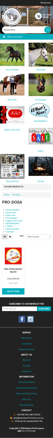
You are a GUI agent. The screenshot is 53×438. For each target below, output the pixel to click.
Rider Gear (12, 100)
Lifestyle (40, 181)
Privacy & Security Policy (26, 388)
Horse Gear (41, 70)
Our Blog (26, 366)
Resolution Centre (26, 349)
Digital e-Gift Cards (12, 130)
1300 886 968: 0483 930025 (28, 415)
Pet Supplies (40, 100)
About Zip (26, 399)
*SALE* (41, 151)
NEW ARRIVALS (40, 121)
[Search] (47, 30)
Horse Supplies (12, 70)
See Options (13, 291)
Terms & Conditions (26, 382)
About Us (26, 360)
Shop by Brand (12, 181)
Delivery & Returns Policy (26, 394)
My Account (26, 338)
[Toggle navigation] (4, 36)
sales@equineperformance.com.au (28, 418)
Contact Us (26, 371)
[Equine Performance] (11, 16)
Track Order (26, 344)
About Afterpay (26, 405)
